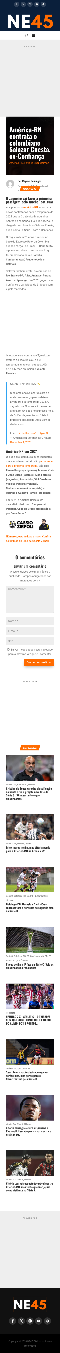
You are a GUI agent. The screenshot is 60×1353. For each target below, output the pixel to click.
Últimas (44, 163)
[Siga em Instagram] (30, 4)
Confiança (35, 956)
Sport (19, 1068)
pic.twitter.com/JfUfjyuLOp (33, 433)
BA (15, 843)
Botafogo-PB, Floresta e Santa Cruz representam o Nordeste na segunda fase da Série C (30, 907)
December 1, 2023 (20, 442)
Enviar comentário (39, 662)
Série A (9, 843)
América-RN (16, 163)
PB (31, 896)
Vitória (29, 843)
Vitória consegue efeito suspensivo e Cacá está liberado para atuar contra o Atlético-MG (28, 1131)
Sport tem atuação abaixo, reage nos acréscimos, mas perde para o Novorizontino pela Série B (27, 1075)
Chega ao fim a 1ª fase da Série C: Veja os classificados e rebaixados (30, 966)
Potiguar (29, 163)
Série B (9, 1068)
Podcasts (10, 1013)
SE (18, 960)
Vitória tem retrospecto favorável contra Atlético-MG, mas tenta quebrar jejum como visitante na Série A (29, 1186)
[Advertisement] (30, 78)
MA (42, 956)
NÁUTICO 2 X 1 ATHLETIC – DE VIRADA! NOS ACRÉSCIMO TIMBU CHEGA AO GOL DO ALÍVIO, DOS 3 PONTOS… (28, 1020)
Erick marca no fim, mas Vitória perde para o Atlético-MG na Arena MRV (28, 849)
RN (37, 163)
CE (28, 896)
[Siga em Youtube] (36, 4)
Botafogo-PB (20, 896)
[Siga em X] (23, 4)
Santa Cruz (22, 784)
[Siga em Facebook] (16, 4)
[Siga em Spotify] (43, 4)
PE (15, 784)
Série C (9, 784)
